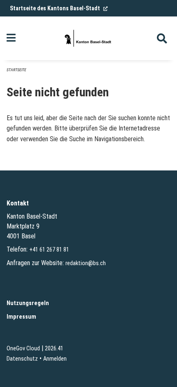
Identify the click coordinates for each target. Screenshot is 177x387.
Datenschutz (22, 358)
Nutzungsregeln (28, 303)
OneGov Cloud (23, 348)
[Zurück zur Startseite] (88, 38)
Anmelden (55, 358)
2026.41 (54, 348)
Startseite (16, 70)
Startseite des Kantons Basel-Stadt (59, 8)
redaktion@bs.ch (85, 263)
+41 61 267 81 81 (49, 249)
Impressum (21, 316)
